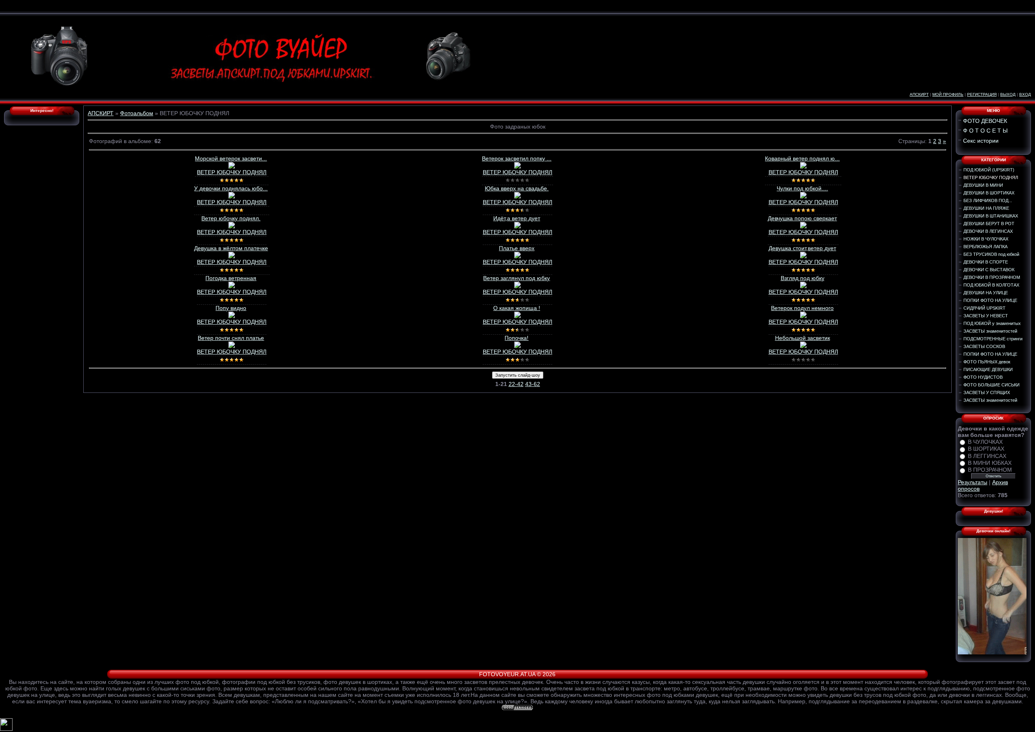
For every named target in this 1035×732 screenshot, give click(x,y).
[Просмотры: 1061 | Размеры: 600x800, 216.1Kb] (231, 256)
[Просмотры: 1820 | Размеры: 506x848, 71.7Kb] (803, 196)
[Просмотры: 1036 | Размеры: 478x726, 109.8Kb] (517, 346)
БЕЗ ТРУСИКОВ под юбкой (991, 254)
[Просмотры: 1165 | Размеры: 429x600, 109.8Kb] (231, 346)
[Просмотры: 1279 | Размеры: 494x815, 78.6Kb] (231, 226)
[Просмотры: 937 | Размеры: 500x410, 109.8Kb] (231, 286)
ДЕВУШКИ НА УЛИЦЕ (985, 292)
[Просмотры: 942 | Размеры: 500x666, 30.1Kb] (231, 196)
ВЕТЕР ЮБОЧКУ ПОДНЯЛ (231, 172)
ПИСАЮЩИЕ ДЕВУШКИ (988, 369)
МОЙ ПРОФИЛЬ (947, 94)
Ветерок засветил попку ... (516, 158)
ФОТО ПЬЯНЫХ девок (986, 361)
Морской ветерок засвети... (231, 158)
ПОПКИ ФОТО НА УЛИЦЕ (990, 300)
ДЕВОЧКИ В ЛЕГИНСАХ (988, 231)
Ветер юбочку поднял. (230, 218)
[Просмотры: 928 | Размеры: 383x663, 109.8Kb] (231, 316)
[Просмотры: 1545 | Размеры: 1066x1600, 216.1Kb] (517, 256)
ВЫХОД (1008, 94)
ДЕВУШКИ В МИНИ (983, 185)
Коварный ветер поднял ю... (802, 158)
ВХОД (1025, 94)
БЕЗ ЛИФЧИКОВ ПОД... (987, 200)
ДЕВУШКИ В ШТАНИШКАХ (990, 215)
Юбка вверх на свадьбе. (517, 188)
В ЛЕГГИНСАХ (987, 456)
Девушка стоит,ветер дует (802, 248)
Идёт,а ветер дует (516, 218)
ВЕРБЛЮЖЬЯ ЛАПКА (985, 246)
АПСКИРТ (919, 94)
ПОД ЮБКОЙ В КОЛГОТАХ (991, 285)
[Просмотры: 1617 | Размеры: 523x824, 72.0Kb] (803, 166)
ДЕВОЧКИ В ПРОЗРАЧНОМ (991, 277)
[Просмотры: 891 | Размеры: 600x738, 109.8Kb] (803, 346)
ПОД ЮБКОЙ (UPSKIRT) (988, 169)
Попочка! (516, 338)
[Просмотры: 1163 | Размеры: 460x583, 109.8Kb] (517, 286)
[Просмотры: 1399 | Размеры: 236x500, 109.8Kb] (803, 286)
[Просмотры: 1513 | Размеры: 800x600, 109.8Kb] (517, 316)
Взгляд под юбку (802, 278)
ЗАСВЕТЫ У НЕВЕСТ (985, 315)
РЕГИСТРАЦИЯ (982, 94)
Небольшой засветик (802, 338)
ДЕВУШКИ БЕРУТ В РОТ (988, 223)
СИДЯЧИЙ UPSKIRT (984, 308)
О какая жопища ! (516, 308)
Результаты (972, 482)
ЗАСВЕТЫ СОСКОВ (984, 346)
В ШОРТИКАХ (986, 449)
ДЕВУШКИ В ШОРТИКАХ (988, 192)
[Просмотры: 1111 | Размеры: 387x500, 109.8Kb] (803, 256)
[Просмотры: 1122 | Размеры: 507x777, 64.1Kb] (231, 166)
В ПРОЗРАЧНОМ (990, 470)
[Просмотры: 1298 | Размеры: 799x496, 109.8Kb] (803, 316)
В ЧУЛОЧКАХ (985, 442)
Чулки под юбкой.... (802, 188)
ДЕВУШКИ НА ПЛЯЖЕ (986, 208)
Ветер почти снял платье (231, 338)
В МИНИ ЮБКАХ (990, 463)
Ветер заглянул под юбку (516, 278)
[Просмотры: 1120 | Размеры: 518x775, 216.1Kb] (803, 226)
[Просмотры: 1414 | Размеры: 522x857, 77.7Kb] (517, 166)
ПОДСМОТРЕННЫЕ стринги (992, 338)
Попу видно (230, 308)
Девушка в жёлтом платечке (231, 248)
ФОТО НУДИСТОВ (983, 377)
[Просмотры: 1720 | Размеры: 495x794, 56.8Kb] (517, 196)
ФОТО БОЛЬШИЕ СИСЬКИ (991, 384)
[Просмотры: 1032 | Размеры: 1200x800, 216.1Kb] (517, 226)
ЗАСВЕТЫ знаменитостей (990, 331)
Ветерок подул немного (802, 308)
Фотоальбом (136, 113)
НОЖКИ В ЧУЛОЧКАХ (985, 238)
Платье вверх (516, 248)
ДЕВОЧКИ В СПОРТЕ (985, 261)
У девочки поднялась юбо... (231, 188)
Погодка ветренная (230, 278)
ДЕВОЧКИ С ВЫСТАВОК (988, 269)
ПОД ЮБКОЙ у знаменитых (992, 323)
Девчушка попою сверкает (802, 218)
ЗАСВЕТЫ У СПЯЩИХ (986, 392)
